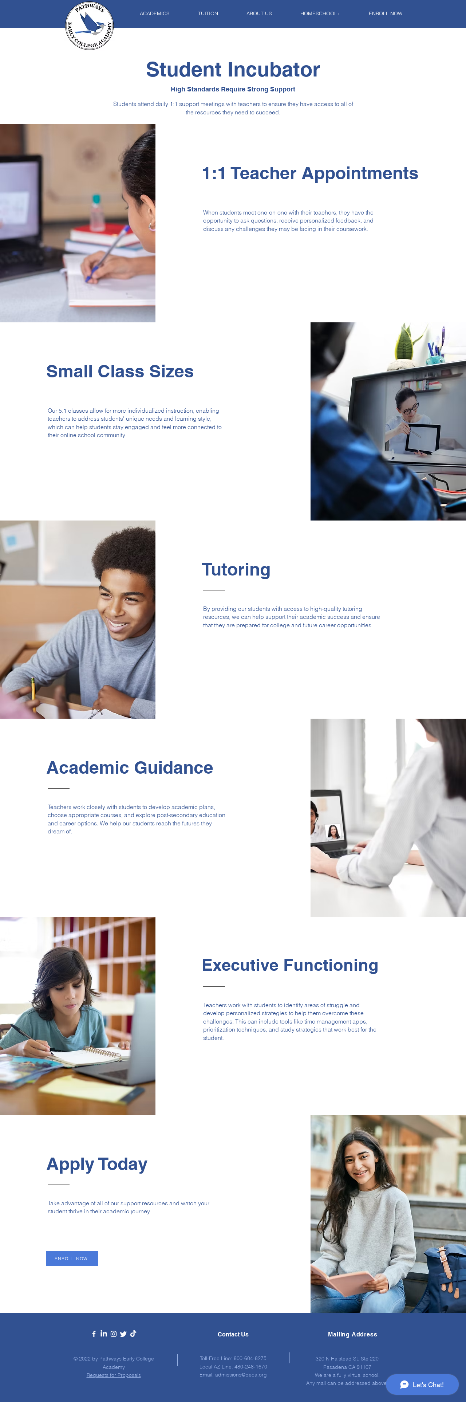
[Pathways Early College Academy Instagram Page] (114, 1334)
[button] (146, 13)
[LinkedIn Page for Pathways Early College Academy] (104, 1334)
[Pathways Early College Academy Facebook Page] (94, 1334)
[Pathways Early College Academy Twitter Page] (123, 1334)
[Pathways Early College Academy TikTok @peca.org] (133, 1334)
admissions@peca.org (241, 1374)
